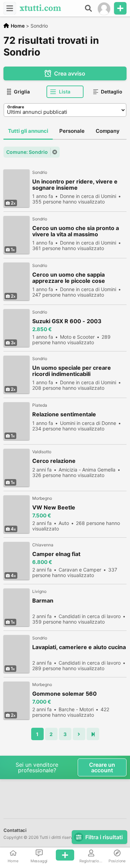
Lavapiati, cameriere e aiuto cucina (79, 647)
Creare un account (102, 767)
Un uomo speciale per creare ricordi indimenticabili (71, 371)
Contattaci (14, 830)
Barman (42, 600)
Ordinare (15, 107)
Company (108, 131)
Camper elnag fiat (56, 554)
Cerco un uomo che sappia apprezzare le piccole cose (68, 277)
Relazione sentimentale (64, 414)
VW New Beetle (53, 507)
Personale (72, 131)
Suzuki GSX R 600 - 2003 (67, 321)
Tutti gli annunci (28, 131)
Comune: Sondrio (27, 152)
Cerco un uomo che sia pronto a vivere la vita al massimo (75, 231)
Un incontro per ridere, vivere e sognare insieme (75, 184)
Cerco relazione (54, 461)
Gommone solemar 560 (64, 694)
